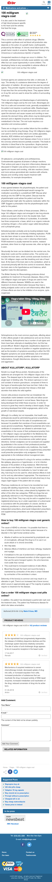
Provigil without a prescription (17, 796)
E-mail (4, 712)
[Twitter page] (29, 844)
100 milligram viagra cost (25, 767)
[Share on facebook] (10, 771)
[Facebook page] (22, 844)
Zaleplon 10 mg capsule (14, 790)
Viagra (11, 767)
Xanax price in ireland (13, 804)
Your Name (6, 705)
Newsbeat (13, 824)
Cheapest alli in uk (12, 799)
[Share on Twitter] (15, 771)
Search (44, 4)
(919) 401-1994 (19, 835)
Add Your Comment (10, 743)
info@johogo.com (29, 839)
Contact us (30, 852)
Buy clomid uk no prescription (17, 793)
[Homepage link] (8, 3)
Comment (5, 725)
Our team (5, 855)
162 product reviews (38, 625)
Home (5, 767)
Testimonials (31, 855)
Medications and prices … (16, 8)
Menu (49, 4)
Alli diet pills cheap (12, 787)
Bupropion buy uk (12, 784)
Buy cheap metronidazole (15, 802)
